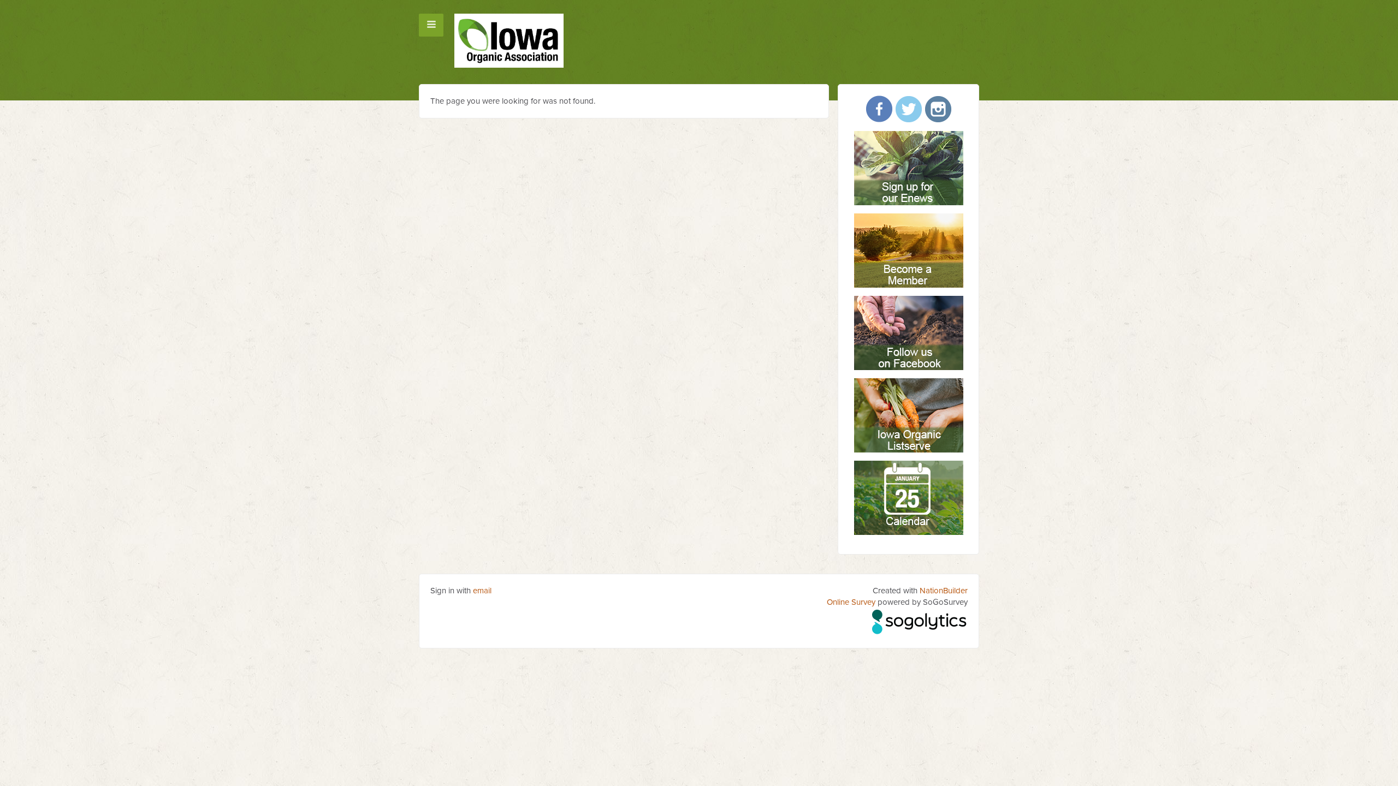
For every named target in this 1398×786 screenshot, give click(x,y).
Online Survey (851, 602)
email (482, 591)
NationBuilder (944, 591)
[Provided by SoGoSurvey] (920, 620)
